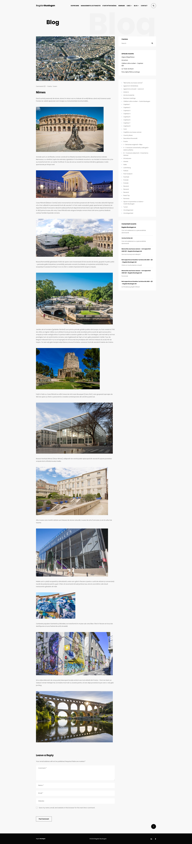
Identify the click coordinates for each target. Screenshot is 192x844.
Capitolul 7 (126, 123)
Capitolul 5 (126, 117)
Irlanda (125, 161)
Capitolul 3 (126, 110)
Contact (144, 6)
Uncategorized (128, 210)
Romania (126, 198)
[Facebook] (155, 839)
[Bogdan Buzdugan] (45, 5)
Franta (49, 86)
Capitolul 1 (126, 104)
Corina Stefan (126, 238)
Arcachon (125, 60)
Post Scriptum (127, 174)
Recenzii (126, 186)
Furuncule (125, 276)
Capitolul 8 (126, 126)
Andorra (126, 92)
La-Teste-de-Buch (128, 69)
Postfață (126, 177)
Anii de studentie (128, 95)
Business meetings (129, 98)
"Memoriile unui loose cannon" (133, 83)
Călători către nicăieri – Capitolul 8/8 (132, 64)
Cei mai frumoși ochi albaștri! (131, 254)
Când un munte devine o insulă (132, 265)
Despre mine (75, 6)
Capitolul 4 (126, 114)
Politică (125, 171)
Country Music (128, 135)
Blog (136, 6)
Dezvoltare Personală (130, 138)
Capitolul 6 (126, 120)
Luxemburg (127, 168)
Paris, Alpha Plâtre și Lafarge (131, 72)
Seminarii (121, 6)
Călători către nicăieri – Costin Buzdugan (136, 101)
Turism (55, 86)
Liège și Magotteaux (128, 57)
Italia (125, 164)
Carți (129, 6)
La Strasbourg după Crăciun (131, 287)
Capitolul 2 (126, 107)
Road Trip (126, 195)
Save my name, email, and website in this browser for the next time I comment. (67, 808)
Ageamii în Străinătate (130, 86)
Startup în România (109, 6)
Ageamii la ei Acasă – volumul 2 (133, 89)
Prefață (125, 180)
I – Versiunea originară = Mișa (132, 144)
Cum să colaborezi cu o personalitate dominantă (134, 232)
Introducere (127, 158)
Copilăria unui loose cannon (132, 132)
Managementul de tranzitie (90, 6)
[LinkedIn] (151, 839)
